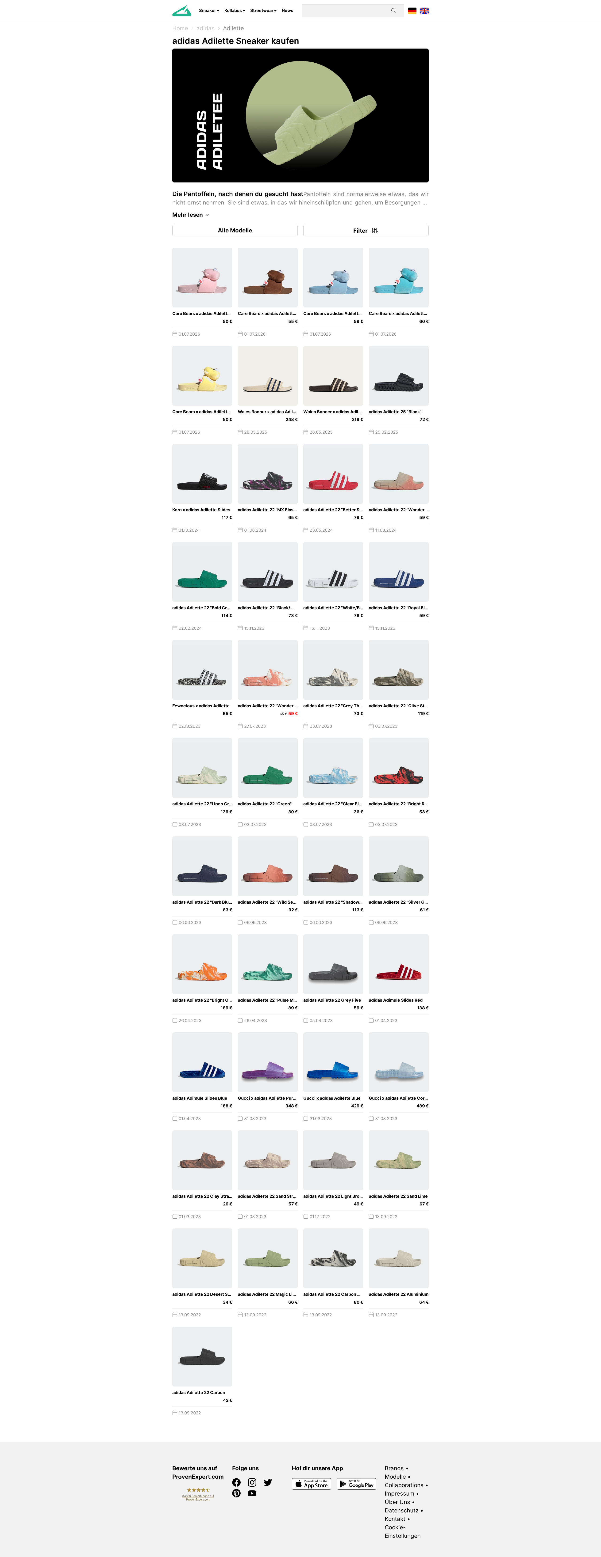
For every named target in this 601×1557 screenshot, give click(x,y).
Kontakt (395, 1518)
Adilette (233, 28)
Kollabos (233, 10)
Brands (394, 1468)
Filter (360, 230)
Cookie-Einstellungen (403, 1531)
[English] (424, 10)
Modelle (395, 1476)
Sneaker (207, 10)
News (287, 10)
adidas (205, 28)
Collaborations (404, 1485)
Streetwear (261, 10)
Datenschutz (402, 1510)
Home (180, 28)
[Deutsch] (412, 10)
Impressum (399, 1493)
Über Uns (397, 1502)
